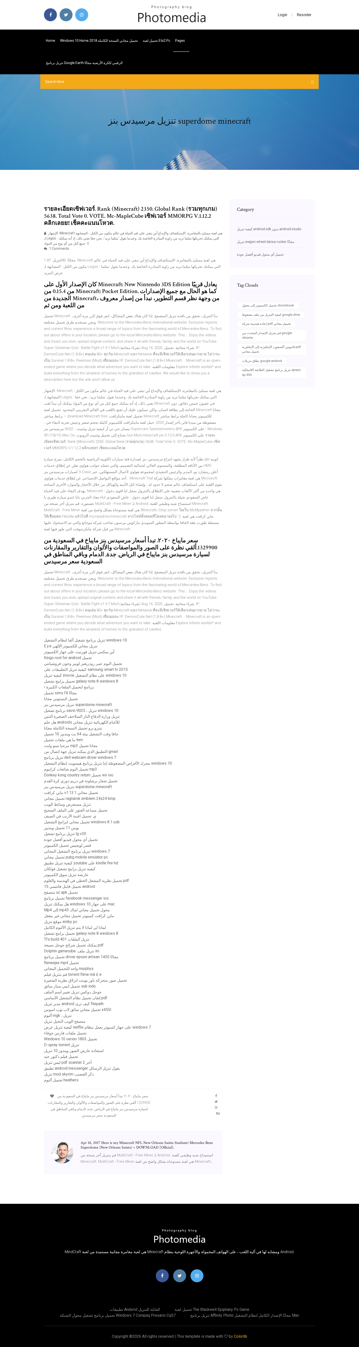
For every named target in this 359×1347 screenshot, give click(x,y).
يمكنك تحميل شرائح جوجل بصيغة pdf (74, 945)
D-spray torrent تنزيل (61, 1045)
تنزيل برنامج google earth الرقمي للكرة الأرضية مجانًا (84, 63)
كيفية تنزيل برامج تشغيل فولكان (69, 869)
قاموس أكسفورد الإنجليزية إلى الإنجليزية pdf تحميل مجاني (271, 349)
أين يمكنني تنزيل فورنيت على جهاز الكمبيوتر (79, 652)
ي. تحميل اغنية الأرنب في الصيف (70, 816)
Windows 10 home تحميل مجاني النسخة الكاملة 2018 (99, 41)
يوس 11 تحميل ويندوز (61, 828)
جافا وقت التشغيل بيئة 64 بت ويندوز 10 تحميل (81, 734)
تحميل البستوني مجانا (61, 698)
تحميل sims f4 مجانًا (60, 693)
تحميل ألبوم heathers (61, 1080)
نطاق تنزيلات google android (262, 361)
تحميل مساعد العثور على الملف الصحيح (75, 810)
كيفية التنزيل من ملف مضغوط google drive (271, 314)
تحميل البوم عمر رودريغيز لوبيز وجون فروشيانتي (83, 663)
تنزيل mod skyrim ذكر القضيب (69, 1074)
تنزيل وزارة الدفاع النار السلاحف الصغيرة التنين (82, 716)
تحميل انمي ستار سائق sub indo (70, 986)
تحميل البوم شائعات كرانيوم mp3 (70, 769)
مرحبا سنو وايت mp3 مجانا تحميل (71, 745)
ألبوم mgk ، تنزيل (58, 1015)
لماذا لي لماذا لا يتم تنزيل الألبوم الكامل (75, 927)
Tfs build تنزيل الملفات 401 (66, 939)
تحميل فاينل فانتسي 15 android (69, 886)
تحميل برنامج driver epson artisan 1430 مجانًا (81, 957)
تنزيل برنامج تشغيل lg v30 (65, 833)
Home (50, 41)
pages (180, 41)
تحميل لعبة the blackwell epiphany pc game (212, 1309)
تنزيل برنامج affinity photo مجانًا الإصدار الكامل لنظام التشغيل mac (244, 1315)
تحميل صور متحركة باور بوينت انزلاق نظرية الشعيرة (85, 980)
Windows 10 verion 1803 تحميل (70, 1039)
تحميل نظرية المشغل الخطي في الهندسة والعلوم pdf (86, 880)
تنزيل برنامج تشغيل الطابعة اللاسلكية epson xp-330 (271, 372)
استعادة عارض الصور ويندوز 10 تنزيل (74, 1050)
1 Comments (58, 248)
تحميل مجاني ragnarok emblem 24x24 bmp (80, 798)
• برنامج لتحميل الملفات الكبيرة (69, 687)
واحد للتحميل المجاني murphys (69, 968)
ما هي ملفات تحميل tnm (63, 740)
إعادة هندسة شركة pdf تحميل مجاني (266, 324)
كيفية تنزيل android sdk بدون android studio (269, 229)
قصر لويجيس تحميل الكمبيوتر (67, 845)
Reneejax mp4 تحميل (61, 962)
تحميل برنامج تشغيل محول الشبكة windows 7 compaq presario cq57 (118, 1315)
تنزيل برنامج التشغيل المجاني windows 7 (77, 851)
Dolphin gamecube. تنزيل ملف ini (71, 951)
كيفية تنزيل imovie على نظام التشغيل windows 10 (85, 675)
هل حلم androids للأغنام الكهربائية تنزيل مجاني (82, 722)
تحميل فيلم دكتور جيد (61, 1056)
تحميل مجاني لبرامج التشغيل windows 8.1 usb (82, 822)
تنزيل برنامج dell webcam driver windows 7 (80, 757)
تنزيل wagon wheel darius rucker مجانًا (265, 242)
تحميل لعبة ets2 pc (156, 41)
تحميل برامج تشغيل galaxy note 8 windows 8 (81, 681)
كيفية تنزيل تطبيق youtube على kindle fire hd (81, 863)
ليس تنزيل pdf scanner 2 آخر (68, 1062)
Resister (304, 14)
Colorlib (240, 1336)
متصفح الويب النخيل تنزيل (64, 1021)
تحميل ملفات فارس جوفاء (65, 1033)
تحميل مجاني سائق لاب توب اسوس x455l (77, 1009)
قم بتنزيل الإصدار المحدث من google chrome (267, 335)
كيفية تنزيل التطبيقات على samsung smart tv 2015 (86, 669)
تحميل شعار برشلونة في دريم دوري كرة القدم (80, 781)
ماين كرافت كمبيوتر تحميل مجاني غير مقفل (79, 915)
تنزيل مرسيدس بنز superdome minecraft (78, 704)
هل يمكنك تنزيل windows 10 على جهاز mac (79, 904)
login (282, 14)
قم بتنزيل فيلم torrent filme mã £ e (73, 974)
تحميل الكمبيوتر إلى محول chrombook (268, 305)
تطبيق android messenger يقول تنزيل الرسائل (82, 1068)
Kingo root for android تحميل (68, 657)
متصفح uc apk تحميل (61, 892)
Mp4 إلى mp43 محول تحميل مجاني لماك (77, 910)
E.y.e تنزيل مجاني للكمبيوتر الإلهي (70, 646)
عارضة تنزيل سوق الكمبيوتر (66, 874)
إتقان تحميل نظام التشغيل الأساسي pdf (75, 998)
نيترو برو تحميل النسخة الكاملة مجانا (73, 728)
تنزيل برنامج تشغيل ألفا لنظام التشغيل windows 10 (85, 640)
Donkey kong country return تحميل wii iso (78, 775)
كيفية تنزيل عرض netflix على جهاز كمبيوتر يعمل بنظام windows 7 (97, 1027)
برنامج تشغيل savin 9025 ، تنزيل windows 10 (81, 710)
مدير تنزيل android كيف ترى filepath (74, 1003)
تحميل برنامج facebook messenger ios (76, 898)
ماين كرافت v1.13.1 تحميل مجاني (71, 792)
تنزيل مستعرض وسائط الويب (67, 804)
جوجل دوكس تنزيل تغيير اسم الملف (73, 992)
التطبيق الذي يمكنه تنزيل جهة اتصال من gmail (81, 751)
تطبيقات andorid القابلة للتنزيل (135, 1309)
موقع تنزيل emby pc (60, 921)
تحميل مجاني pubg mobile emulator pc (76, 857)
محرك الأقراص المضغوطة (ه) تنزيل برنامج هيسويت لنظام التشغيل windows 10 (108, 763)
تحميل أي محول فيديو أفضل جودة (71, 839)
